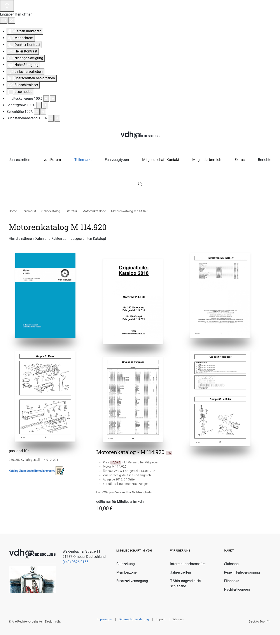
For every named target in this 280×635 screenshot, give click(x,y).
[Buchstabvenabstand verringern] (51, 118)
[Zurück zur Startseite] (140, 135)
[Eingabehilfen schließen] (11, 20)
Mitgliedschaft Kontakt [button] (160, 159)
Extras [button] (239, 159)
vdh (57, 621)
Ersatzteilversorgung (132, 581)
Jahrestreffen (180, 572)
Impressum (104, 619)
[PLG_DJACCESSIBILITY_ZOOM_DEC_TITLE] (46, 98)
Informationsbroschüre (187, 564)
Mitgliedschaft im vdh (134, 550)
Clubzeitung (125, 564)
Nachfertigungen (237, 589)
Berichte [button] (264, 159)
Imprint (161, 619)
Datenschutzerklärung (134, 619)
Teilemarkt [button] (83, 159)
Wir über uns (180, 550)
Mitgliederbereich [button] (206, 159)
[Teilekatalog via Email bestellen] (60, 470)
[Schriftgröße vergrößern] (45, 105)
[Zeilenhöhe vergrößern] (43, 111)
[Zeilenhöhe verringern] (37, 111)
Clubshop (231, 564)
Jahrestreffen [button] (19, 159)
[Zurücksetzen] (3, 20)
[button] (140, 183)
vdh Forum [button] (52, 159)
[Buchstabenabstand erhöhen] (57, 118)
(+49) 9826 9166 (75, 562)
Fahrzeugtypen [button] (117, 159)
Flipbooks (231, 581)
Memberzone (126, 572)
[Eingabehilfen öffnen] (7, 6)
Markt (229, 550)
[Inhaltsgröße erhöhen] (53, 98)
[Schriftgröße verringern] (39, 105)
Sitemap (178, 619)
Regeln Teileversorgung (242, 572)
